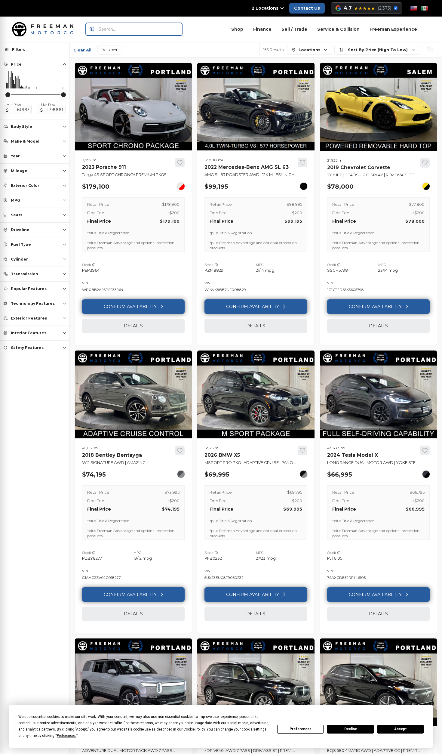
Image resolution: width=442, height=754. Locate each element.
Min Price (14, 104)
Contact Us (307, 8)
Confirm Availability (130, 306)
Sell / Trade (294, 29)
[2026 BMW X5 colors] (303, 474)
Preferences (301, 729)
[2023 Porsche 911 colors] (181, 186)
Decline (350, 729)
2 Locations (265, 8)
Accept (400, 729)
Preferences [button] (66, 736)
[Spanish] (424, 8)
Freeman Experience (393, 29)
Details (133, 326)
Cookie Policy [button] (194, 729)
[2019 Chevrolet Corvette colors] (426, 186)
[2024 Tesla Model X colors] (426, 474)
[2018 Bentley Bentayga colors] (181, 474)
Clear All (82, 50)
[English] (413, 8)
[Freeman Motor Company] (44, 29)
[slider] (8, 95)
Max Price (48, 104)
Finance (262, 29)
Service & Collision (338, 29)
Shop (237, 29)
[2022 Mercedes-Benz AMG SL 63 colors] (303, 186)
